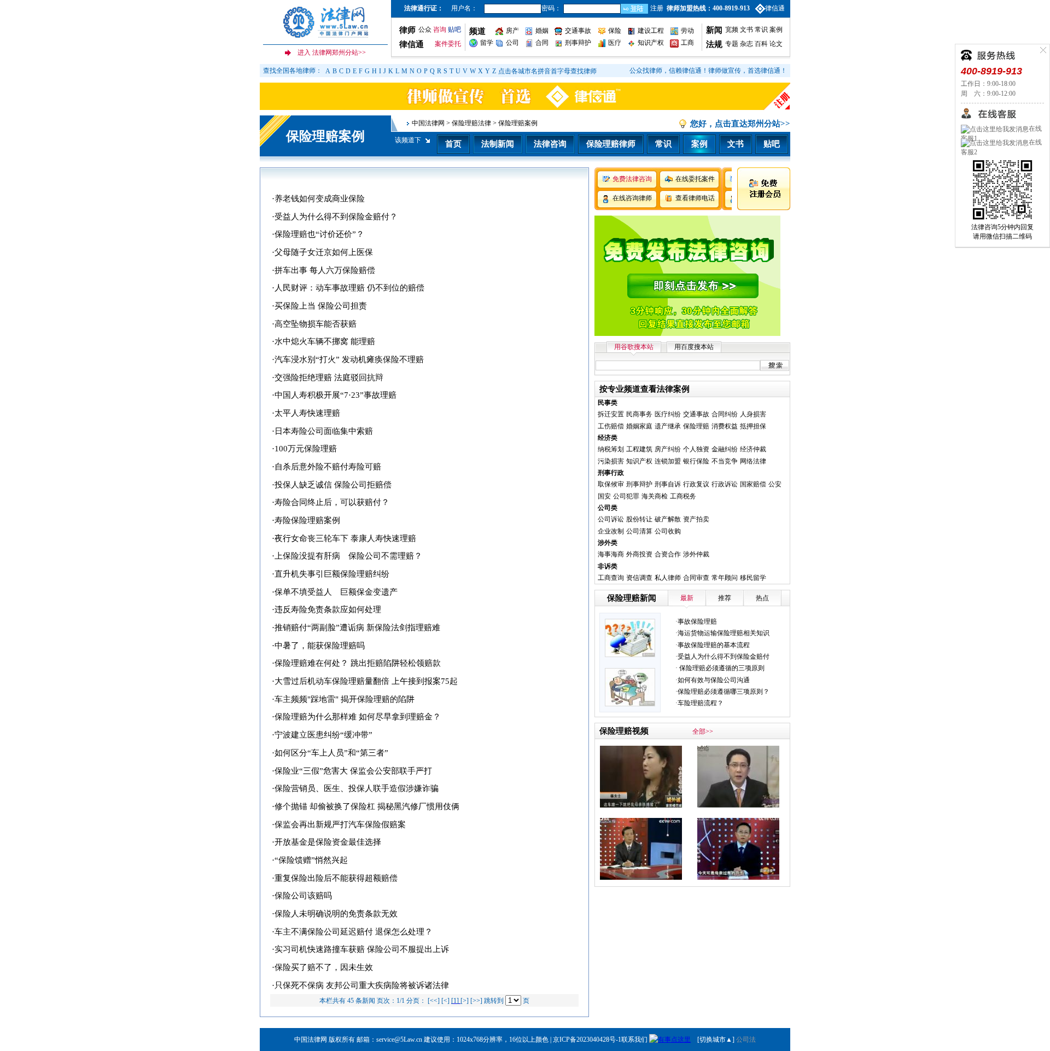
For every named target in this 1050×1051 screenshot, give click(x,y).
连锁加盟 (668, 461)
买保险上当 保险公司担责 (321, 305)
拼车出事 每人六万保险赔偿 (325, 270)
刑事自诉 (668, 484)
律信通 (775, 8)
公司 (512, 43)
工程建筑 (639, 449)
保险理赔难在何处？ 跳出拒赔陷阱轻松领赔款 (358, 663)
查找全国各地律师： (292, 70)
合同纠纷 (724, 414)
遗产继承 (668, 426)
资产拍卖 (696, 519)
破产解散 (668, 519)
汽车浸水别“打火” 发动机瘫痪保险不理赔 (349, 359)
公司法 (746, 1039)
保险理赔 (696, 426)
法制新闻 (497, 144)
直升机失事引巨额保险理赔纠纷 (332, 574)
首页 (453, 144)
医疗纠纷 (668, 414)
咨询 (439, 29)
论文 (775, 44)
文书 (746, 29)
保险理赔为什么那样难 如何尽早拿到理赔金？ (358, 716)
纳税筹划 (611, 449)
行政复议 (696, 484)
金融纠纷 (724, 449)
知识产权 (651, 43)
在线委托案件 (695, 179)
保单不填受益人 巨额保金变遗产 (336, 592)
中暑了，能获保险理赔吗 (320, 645)
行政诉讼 (724, 484)
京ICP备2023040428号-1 (587, 1039)
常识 (761, 29)
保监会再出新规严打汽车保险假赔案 (340, 824)
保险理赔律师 (610, 144)
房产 (512, 30)
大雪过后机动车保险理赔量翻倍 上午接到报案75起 (366, 681)
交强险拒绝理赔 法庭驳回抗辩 (329, 377)
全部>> (702, 731)
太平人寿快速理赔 (307, 413)
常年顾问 (724, 578)
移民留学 (753, 578)
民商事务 (639, 414)
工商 (687, 43)
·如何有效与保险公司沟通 (712, 680)
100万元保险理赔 (306, 448)
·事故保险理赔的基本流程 (712, 645)
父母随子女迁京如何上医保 (324, 252)
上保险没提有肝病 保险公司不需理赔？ (348, 555)
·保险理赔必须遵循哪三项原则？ (722, 691)
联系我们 (634, 1039)
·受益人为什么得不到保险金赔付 (722, 656)
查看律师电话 (695, 198)
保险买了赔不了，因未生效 (324, 967)
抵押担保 (753, 426)
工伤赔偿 (611, 426)
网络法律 (753, 461)
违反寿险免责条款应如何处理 (328, 609)
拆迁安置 (611, 414)
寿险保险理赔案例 (307, 520)
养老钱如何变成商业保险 (320, 198)
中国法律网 (428, 123)
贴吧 (454, 29)
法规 (714, 44)
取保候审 (611, 484)
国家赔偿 (753, 484)
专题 (731, 44)
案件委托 (448, 44)
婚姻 (542, 30)
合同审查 (696, 578)
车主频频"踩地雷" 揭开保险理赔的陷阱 (345, 699)
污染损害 (611, 461)
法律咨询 (550, 144)
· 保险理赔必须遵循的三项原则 (720, 668)
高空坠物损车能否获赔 (316, 324)
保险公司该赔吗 (303, 895)
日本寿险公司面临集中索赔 (324, 431)
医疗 (614, 43)
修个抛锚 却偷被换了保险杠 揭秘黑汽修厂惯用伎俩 (367, 806)
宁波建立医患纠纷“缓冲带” (323, 734)
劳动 (687, 30)
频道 (477, 31)
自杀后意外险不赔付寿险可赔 (328, 466)
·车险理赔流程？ (699, 703)
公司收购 (668, 531)
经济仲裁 (753, 449)
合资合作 (668, 554)
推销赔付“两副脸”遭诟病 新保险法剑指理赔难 (357, 627)
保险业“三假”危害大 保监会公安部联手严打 (353, 771)
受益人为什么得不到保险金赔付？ (336, 216)
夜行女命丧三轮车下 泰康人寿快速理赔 (345, 538)
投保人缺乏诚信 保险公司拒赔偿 (333, 484)
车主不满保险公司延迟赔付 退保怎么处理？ (354, 931)
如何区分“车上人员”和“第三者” (331, 752)
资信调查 (639, 578)
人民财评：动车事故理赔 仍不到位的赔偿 (349, 287)
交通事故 (578, 30)
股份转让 (639, 519)
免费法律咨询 (632, 179)
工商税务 (683, 496)
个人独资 (696, 449)
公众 (424, 29)
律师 (407, 30)
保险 (614, 30)
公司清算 (639, 531)
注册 (656, 8)
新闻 (714, 30)
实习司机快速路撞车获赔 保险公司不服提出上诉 (362, 949)
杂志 (746, 44)
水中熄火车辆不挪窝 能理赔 (325, 341)
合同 (542, 43)
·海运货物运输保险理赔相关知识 (722, 633)
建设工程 (651, 30)
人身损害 (753, 414)
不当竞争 (724, 461)
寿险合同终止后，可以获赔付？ (332, 502)
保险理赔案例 (325, 136)
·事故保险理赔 (696, 621)
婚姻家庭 (639, 426)
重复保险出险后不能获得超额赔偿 (336, 878)
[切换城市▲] (715, 1039)
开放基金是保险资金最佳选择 (328, 842)
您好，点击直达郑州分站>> (740, 123)
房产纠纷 (668, 449)
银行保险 (696, 461)
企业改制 (611, 531)
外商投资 (639, 554)
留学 (486, 43)
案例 (776, 29)
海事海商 (611, 554)
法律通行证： (424, 8)
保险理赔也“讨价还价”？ (319, 234)
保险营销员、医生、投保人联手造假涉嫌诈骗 (357, 788)
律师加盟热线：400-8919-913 (708, 8)
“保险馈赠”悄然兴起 (311, 860)
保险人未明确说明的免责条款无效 (336, 913)
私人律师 (668, 578)
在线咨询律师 (632, 198)
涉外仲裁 (696, 554)
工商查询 (611, 578)
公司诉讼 (611, 519)
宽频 (731, 29)
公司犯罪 (626, 496)
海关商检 (654, 496)
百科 (761, 44)
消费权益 (724, 426)
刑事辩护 (578, 43)
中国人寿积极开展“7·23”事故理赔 (335, 395)
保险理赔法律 (471, 123)
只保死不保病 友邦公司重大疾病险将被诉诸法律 (362, 985)
